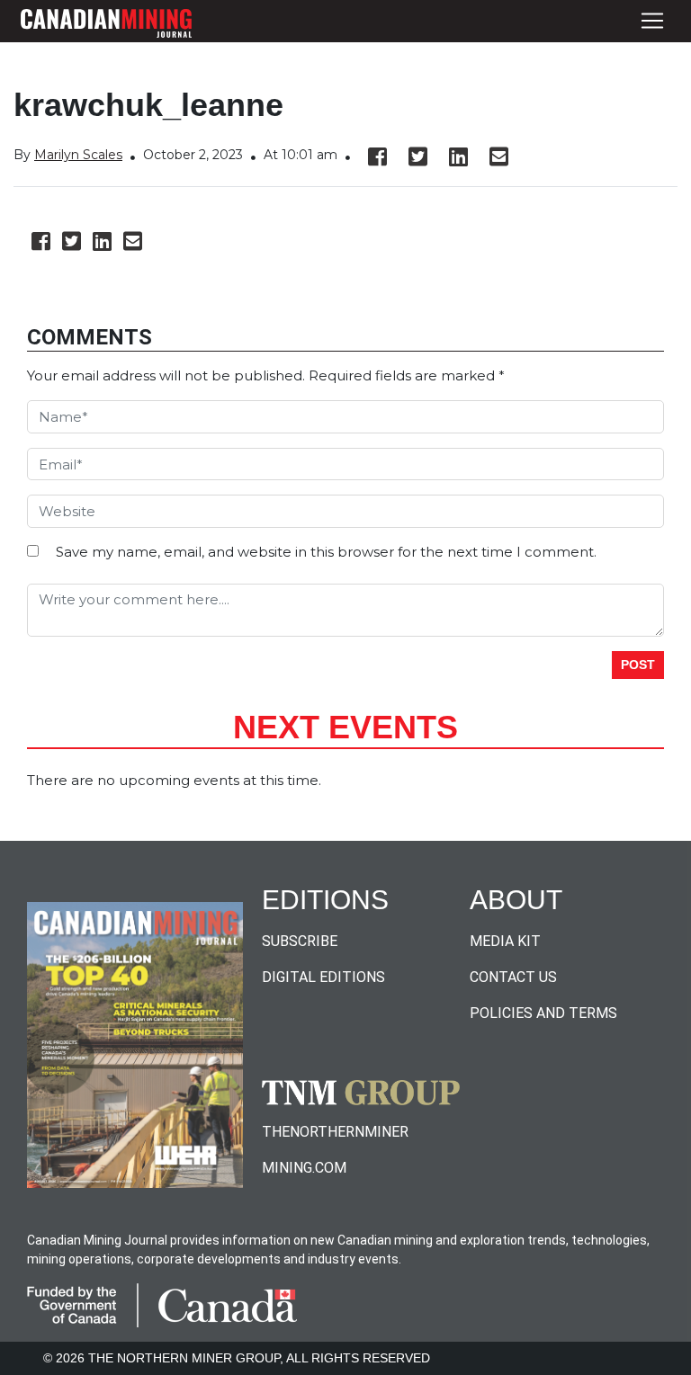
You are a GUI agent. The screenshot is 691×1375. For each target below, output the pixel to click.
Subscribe (299, 941)
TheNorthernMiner (335, 1131)
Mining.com (304, 1167)
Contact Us (513, 977)
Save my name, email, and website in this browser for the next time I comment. (326, 551)
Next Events (345, 727)
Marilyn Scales (78, 155)
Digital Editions (323, 977)
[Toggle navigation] (652, 21)
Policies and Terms (543, 1013)
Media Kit (505, 941)
